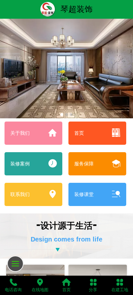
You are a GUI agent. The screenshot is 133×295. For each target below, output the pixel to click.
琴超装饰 (76, 9)
